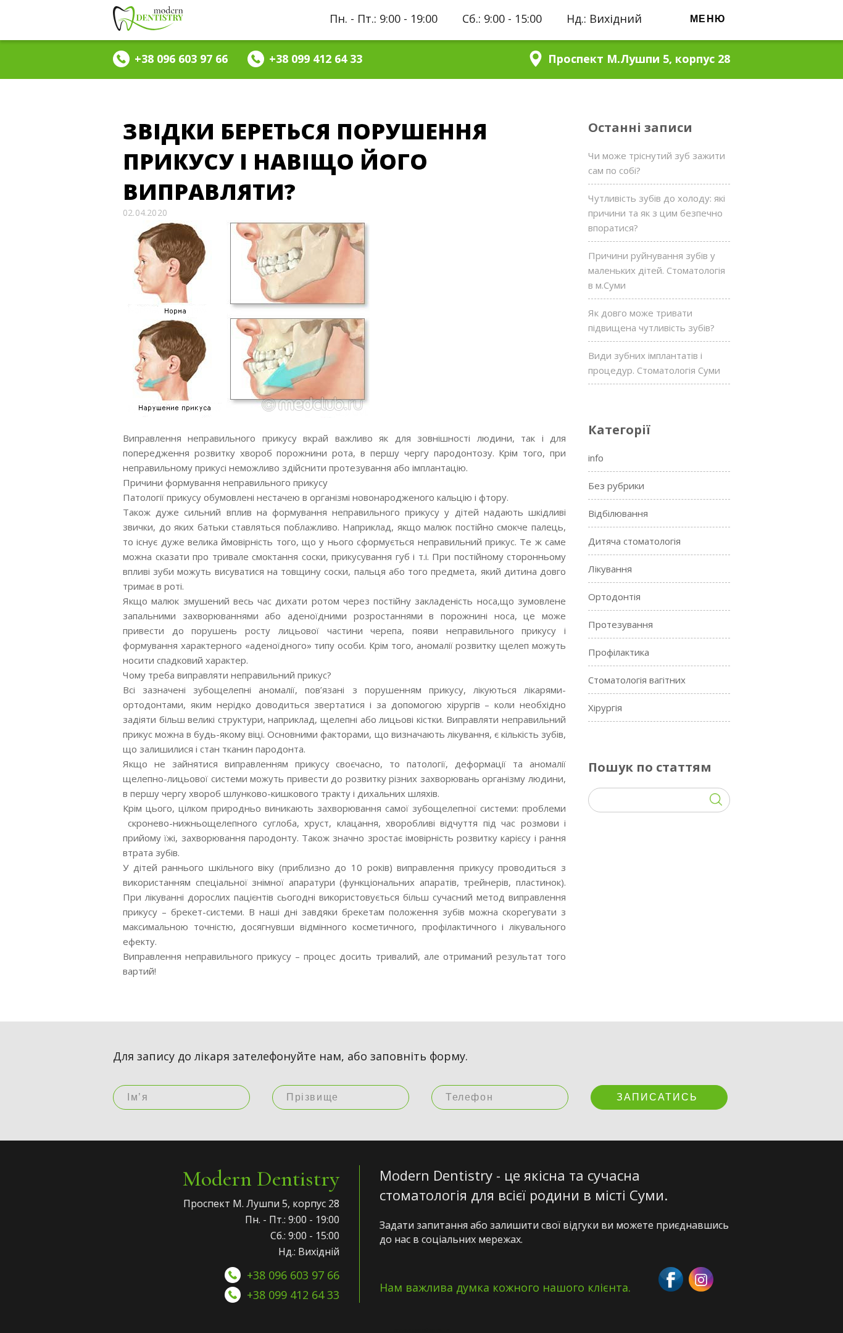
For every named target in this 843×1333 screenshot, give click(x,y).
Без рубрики (616, 485)
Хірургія (605, 707)
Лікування (610, 569)
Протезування (620, 624)
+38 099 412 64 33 (293, 1294)
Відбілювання (618, 513)
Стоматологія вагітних (637, 680)
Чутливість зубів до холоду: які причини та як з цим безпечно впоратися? (656, 213)
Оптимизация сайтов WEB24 (421, 1330)
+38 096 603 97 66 (293, 1275)
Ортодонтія (614, 596)
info (596, 458)
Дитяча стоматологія (634, 541)
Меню (708, 19)
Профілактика (618, 652)
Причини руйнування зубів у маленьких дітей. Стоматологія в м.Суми (656, 270)
